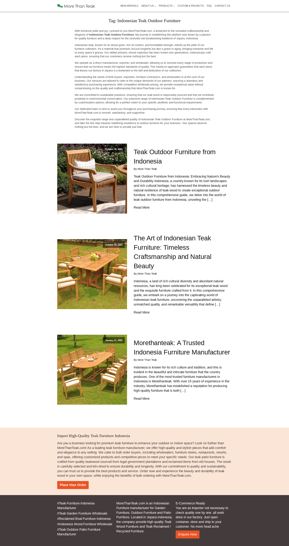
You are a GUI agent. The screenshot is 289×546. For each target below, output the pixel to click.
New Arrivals (129, 6)
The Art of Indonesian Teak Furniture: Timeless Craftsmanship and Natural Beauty (172, 252)
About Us (147, 6)
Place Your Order (73, 485)
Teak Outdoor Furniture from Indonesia (175, 156)
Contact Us (222, 6)
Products (165, 6)
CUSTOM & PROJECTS (191, 6)
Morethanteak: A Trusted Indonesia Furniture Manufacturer (182, 347)
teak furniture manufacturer (125, 448)
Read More (142, 207)
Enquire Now (187, 534)
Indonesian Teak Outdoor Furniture (161, 119)
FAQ (209, 6)
